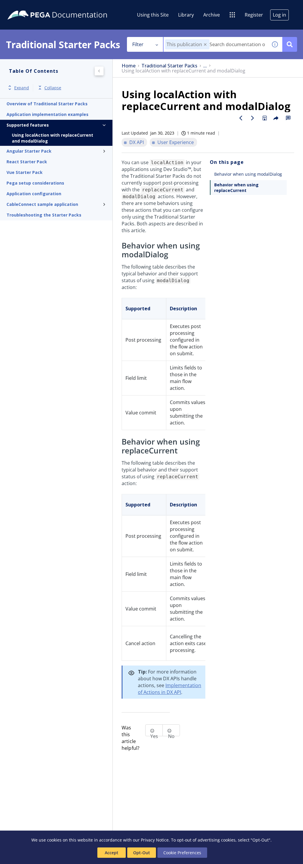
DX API (136, 142)
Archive (211, 15)
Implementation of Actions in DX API (169, 688)
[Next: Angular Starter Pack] (253, 118)
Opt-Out (141, 852)
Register (254, 15)
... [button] (205, 65)
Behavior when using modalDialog (248, 174)
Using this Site (153, 15)
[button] (205, 44)
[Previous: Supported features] (241, 118)
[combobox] (215, 44)
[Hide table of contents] (99, 71)
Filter (138, 44)
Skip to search (71, 7)
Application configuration (34, 193)
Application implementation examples (47, 114)
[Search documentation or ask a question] (289, 44)
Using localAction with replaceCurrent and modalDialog (52, 138)
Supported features (28, 125)
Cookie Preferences (182, 852)
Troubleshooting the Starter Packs (44, 215)
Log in (279, 15)
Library (186, 15)
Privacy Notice (155, 840)
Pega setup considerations (35, 183)
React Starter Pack (27, 161)
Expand (21, 88)
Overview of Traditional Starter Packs (47, 103)
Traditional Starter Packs (169, 65)
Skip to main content (26, 7)
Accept (111, 852)
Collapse (52, 88)
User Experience (175, 142)
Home (129, 65)
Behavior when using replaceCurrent (236, 187)
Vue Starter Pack (25, 172)
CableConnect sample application (42, 204)
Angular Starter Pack (29, 151)
